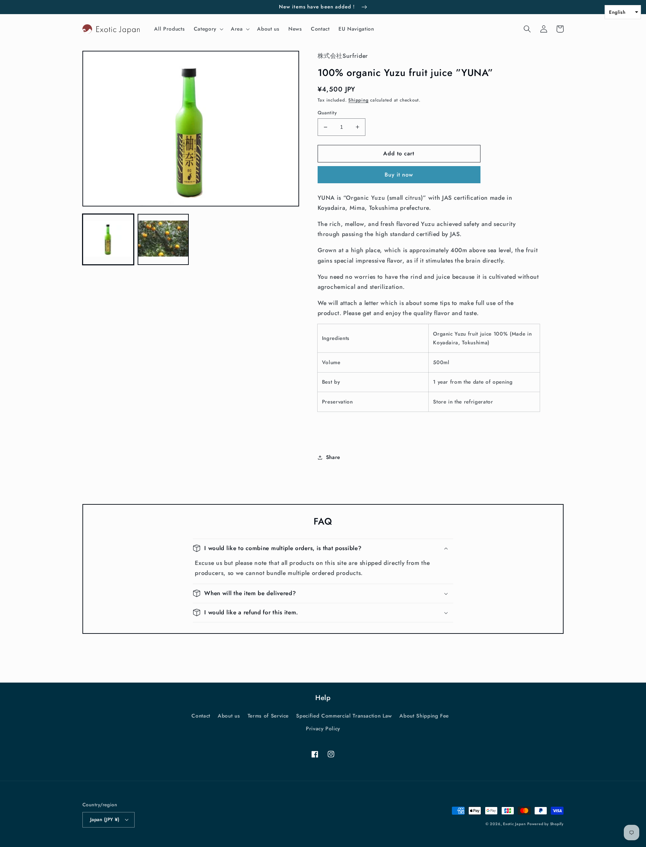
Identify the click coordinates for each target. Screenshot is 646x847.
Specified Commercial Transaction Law (344, 716)
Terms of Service (268, 716)
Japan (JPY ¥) (105, 819)
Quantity (327, 112)
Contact (200, 716)
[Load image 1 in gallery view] (108, 239)
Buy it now (399, 174)
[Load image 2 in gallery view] (163, 239)
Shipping (358, 100)
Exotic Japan (514, 823)
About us (229, 716)
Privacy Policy (323, 728)
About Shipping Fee (424, 716)
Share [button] (333, 457)
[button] (207, 29)
